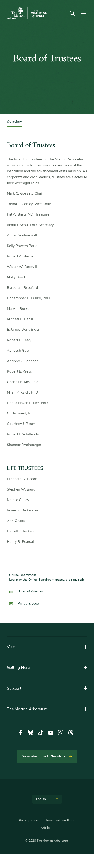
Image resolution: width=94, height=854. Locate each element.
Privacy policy (28, 820)
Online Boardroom (41, 579)
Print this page (28, 603)
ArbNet (45, 828)
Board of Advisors (31, 591)
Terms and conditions (60, 820)
